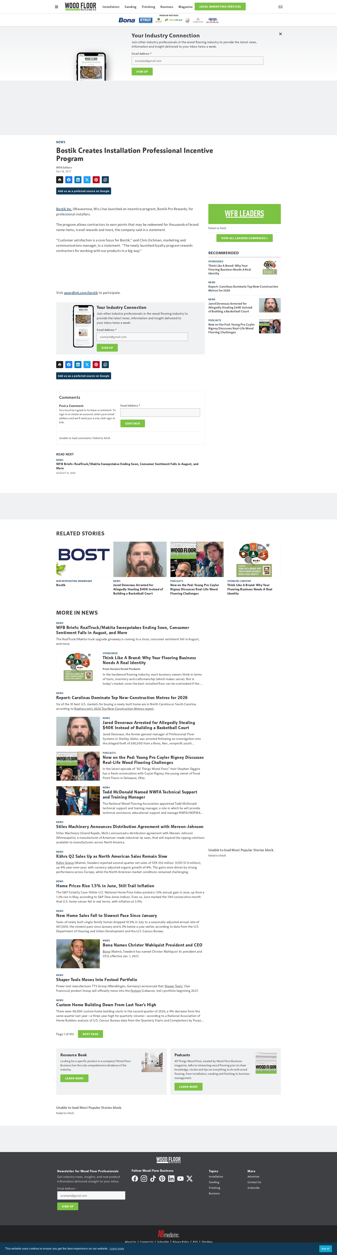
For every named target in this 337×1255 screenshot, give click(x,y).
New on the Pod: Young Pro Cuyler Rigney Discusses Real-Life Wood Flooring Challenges (231, 328)
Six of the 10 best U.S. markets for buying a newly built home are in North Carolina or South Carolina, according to (126, 706)
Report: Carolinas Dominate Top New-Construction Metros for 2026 (243, 288)
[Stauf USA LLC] (145, 20)
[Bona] (127, 20)
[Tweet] (87, 179)
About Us (130, 1242)
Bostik (61, 585)
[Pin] (96, 179)
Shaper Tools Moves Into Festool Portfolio (96, 979)
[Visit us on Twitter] (189, 1178)
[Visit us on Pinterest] (162, 1178)
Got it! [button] (326, 1248)
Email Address (141, 53)
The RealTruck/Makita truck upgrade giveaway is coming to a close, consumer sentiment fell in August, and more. (127, 641)
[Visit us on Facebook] (135, 1178)
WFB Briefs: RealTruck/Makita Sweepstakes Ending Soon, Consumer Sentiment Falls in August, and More (127, 466)
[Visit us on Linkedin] (171, 1178)
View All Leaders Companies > (244, 238)
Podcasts (214, 320)
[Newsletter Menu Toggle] (280, 6)
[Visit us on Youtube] (180, 1178)
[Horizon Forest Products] (158, 20)
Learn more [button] (117, 1248)
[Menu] (56, 6)
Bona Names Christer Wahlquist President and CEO (153, 945)
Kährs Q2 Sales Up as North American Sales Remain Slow (111, 856)
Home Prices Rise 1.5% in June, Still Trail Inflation (105, 885)
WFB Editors (64, 167)
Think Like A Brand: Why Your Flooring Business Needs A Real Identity (229, 269)
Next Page (90, 1034)
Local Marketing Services (220, 6)
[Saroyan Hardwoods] (198, 20)
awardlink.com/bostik (81, 292)
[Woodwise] (212, 20)
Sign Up (142, 71)
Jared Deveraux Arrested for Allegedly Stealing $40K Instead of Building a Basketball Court (230, 307)
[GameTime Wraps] (187, 20)
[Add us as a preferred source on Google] (105, 179)
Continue (132, 423)
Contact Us (146, 1242)
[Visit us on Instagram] (144, 1178)
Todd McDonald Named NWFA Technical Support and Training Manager (150, 795)
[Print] (59, 179)
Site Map (207, 1242)
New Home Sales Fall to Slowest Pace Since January (106, 915)
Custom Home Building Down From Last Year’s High (106, 1004)
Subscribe (163, 1242)
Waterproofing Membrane (74, 580)
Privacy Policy (181, 1242)
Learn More (74, 1078)
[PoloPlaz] (173, 20)
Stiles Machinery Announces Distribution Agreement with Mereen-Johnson (130, 826)
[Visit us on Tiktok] (153, 1178)
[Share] (68, 179)
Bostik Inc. (64, 208)
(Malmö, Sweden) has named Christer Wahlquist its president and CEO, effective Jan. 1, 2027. (152, 953)
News (60, 142)
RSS (195, 1242)
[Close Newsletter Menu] (280, 34)
